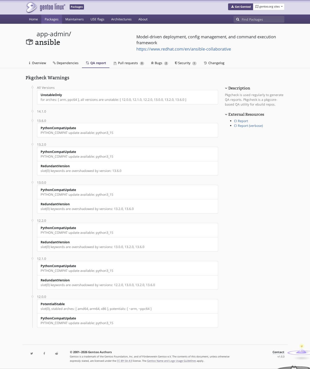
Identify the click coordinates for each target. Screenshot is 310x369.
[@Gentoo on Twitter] (32, 353)
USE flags (97, 19)
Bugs (160, 63)
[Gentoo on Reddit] (56, 353)
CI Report (241, 121)
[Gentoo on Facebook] (44, 353)
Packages (52, 19)
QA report (97, 63)
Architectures (121, 19)
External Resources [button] (246, 114)
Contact (278, 352)
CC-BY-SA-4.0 (124, 360)
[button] (240, 6)
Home (33, 19)
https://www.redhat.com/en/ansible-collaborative (183, 49)
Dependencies (67, 63)
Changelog (215, 63)
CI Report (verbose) (248, 125)
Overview (38, 63)
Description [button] (239, 88)
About (143, 19)
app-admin (53, 34)
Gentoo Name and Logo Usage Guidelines (171, 360)
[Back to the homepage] (45, 7)
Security (186, 63)
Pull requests (130, 63)
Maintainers (74, 19)
